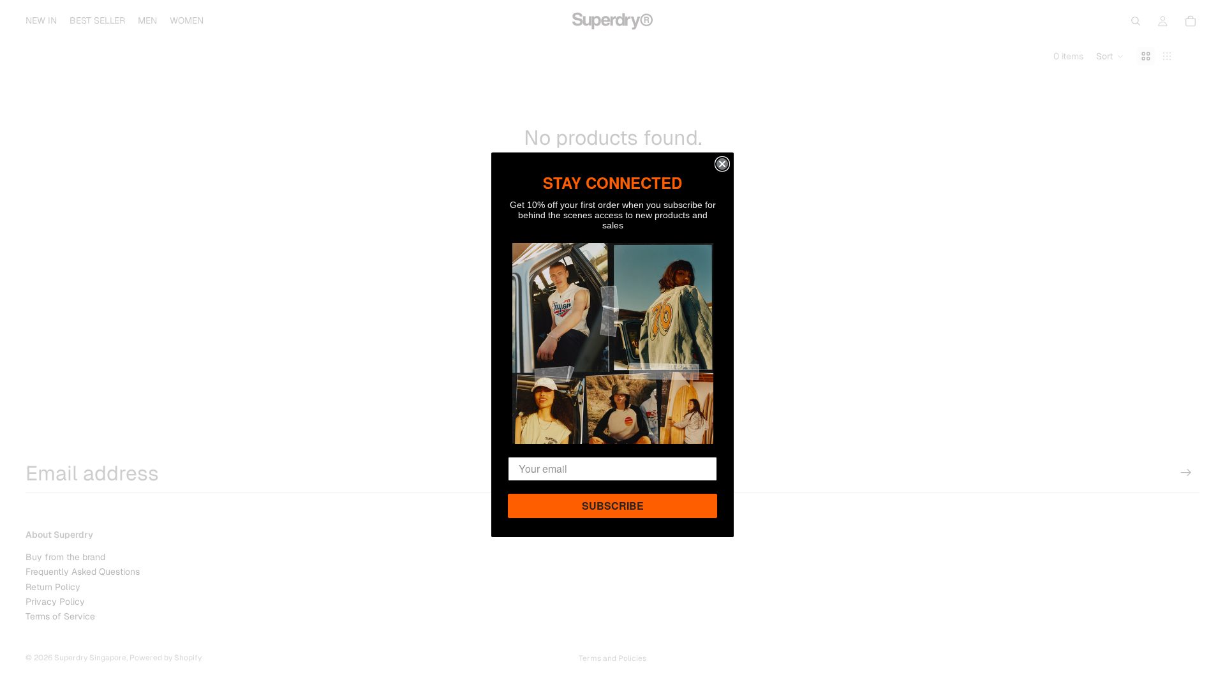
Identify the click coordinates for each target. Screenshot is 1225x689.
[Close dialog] (722, 164)
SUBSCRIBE (613, 505)
